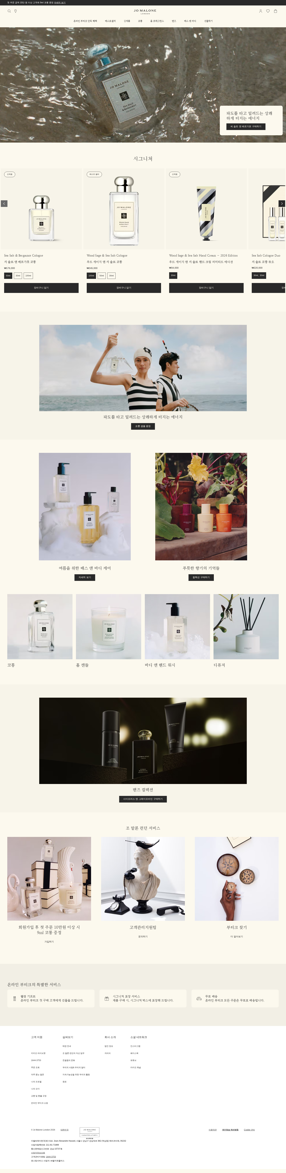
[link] (41, 208)
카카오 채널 (135, 1067)
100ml (28, 276)
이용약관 (213, 1130)
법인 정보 (109, 1046)
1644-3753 (51, 1157)
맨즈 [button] (174, 21)
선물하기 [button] (208, 21)
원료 (65, 1082)
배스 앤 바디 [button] (190, 21)
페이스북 (134, 1053)
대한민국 (65, 1130)
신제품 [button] (127, 21)
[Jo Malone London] (145, 12)
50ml (8, 276)
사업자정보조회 (38, 1153)
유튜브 (133, 1060)
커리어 (108, 1053)
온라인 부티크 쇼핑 (39, 1103)
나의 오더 (35, 1089)
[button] (85, 21)
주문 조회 (35, 1067)
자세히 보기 (84, 2)
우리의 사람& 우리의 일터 (74, 1067)
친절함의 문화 (69, 1060)
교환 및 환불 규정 (39, 1096)
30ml (18, 276)
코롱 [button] (140, 21)
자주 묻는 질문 (37, 1075)
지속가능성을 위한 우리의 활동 (76, 1075)
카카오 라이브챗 (38, 1053)
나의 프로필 (36, 1082)
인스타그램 (135, 1046)
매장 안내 (67, 1046)
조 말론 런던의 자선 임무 (73, 1053)
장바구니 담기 (41, 288)
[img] (260, 11)
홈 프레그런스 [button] (157, 21)
